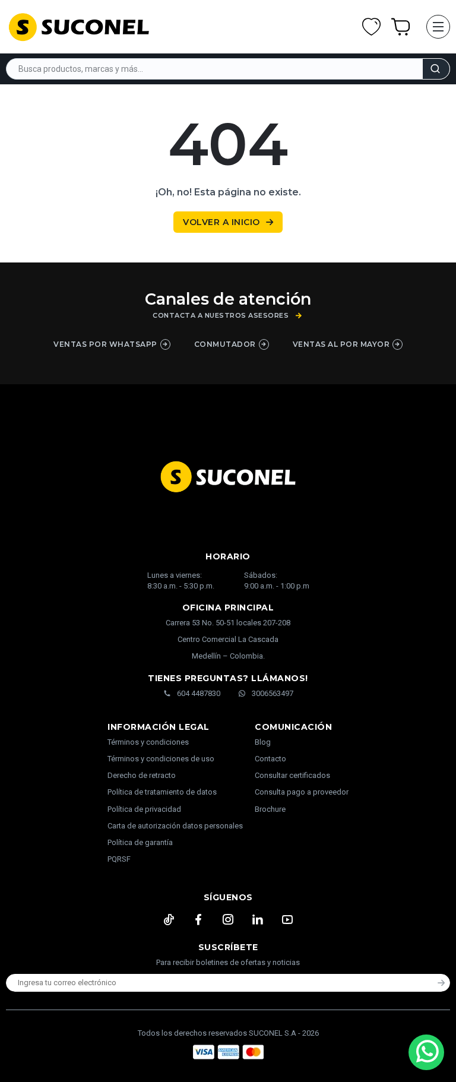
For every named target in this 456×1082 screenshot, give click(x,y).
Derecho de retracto (141, 775)
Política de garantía (140, 842)
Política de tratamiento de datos (162, 791)
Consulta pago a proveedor (302, 791)
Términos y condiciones (148, 742)
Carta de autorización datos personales (175, 825)
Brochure (270, 809)
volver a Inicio (221, 222)
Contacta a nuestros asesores (221, 315)
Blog (263, 742)
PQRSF (119, 859)
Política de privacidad (144, 809)
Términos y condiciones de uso (160, 758)
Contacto (270, 758)
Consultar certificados (292, 775)
